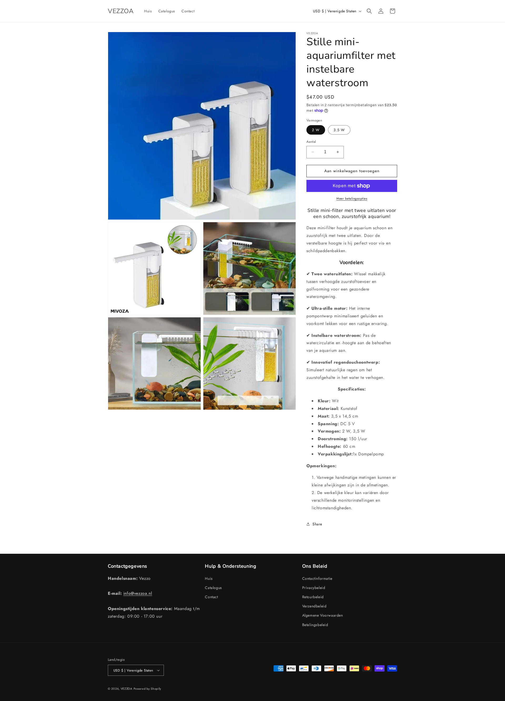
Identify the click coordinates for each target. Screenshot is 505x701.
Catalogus (213, 587)
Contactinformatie (317, 578)
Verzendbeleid (314, 606)
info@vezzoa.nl (137, 593)
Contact (211, 597)
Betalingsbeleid (315, 624)
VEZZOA (126, 689)
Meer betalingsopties (351, 198)
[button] (369, 11)
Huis (209, 578)
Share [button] (317, 524)
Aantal (311, 141)
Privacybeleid (313, 587)
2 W (316, 130)
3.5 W (339, 130)
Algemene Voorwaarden (322, 615)
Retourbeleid (313, 597)
